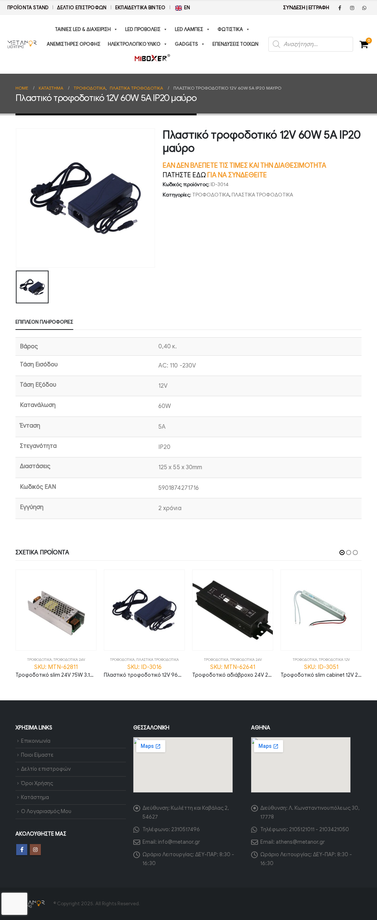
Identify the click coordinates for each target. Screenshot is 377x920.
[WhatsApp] (364, 8)
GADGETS (186, 44)
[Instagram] (352, 8)
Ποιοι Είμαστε (37, 755)
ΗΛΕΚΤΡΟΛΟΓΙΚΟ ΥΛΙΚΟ (134, 44)
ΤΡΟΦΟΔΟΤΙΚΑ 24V (69, 659)
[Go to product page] (56, 610)
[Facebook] (340, 8)
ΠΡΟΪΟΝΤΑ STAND (28, 8)
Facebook (21, 849)
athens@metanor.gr (300, 842)
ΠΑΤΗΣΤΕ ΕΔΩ (184, 175)
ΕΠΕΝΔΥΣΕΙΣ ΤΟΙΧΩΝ (235, 44)
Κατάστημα (35, 797)
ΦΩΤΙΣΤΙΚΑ (230, 29)
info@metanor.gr (179, 842)
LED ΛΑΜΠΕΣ (189, 29)
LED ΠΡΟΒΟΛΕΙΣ (143, 29)
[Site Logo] (22, 44)
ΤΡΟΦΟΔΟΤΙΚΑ (210, 195)
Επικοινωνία (35, 741)
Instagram (35, 849)
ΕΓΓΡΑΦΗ (319, 7)
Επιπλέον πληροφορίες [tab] (44, 322)
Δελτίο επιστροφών (81, 8)
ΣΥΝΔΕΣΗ (294, 7)
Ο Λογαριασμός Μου (46, 811)
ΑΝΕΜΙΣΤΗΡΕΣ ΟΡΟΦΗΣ (74, 44)
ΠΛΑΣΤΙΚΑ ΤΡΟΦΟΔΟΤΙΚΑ (262, 195)
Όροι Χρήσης (37, 783)
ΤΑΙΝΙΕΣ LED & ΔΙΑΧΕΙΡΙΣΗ (83, 29)
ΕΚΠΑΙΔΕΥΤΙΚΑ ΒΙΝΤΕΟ (140, 8)
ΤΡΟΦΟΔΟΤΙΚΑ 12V (334, 659)
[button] (342, 552)
